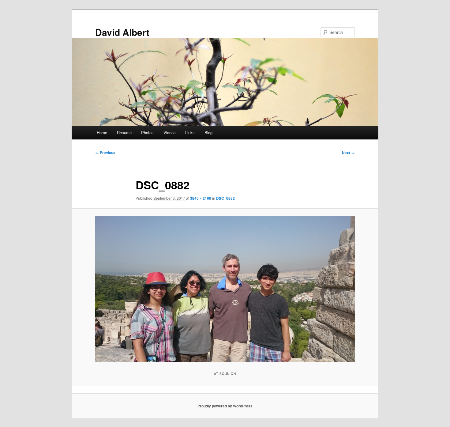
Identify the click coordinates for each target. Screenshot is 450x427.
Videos (169, 132)
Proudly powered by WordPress (225, 406)
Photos (147, 132)
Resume (124, 132)
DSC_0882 (225, 198)
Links (190, 132)
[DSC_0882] (225, 289)
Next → (348, 152)
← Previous (105, 152)
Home (102, 132)
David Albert (122, 32)
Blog (208, 132)
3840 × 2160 (200, 198)
